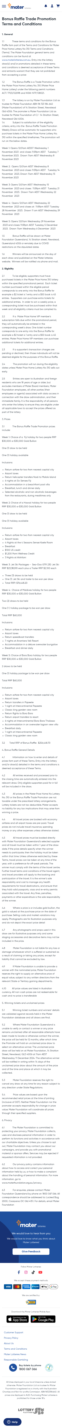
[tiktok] (33, 1272)
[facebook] (19, 1272)
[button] (4, 6)
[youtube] (40, 1272)
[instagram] (26, 1272)
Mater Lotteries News (15, 1354)
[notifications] (46, 5)
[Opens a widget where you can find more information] (12, 1422)
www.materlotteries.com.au (16, 60)
